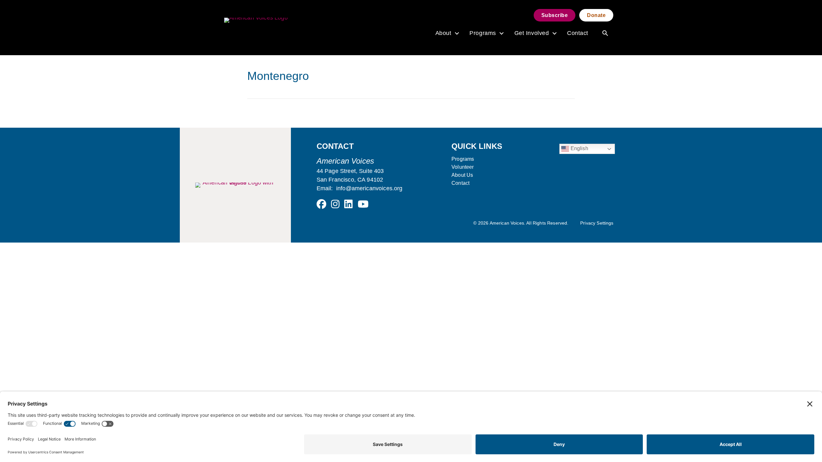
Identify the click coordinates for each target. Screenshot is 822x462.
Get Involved (531, 33)
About (443, 33)
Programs (482, 33)
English (578, 148)
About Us (462, 175)
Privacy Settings (597, 223)
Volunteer (462, 167)
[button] (456, 33)
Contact (577, 33)
